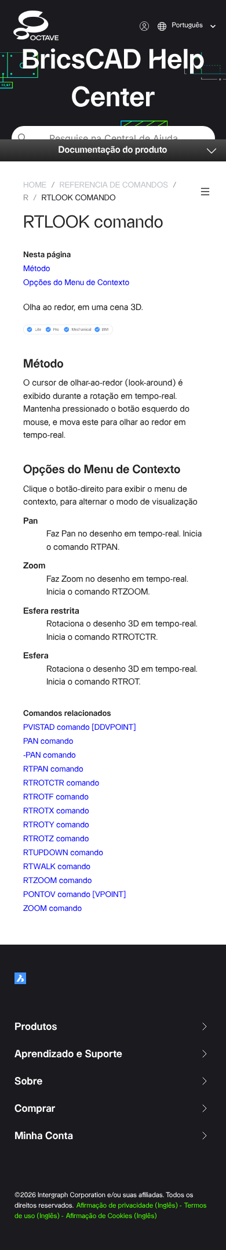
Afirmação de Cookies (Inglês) (111, 1216)
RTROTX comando (56, 811)
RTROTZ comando (56, 839)
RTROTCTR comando (61, 783)
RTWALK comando (56, 867)
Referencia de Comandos (114, 185)
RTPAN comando (53, 769)
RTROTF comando (56, 797)
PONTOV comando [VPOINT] (74, 895)
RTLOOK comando (78, 198)
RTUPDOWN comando (63, 853)
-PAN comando (49, 755)
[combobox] (173, 26)
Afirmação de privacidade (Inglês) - (129, 1206)
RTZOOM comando (57, 881)
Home (34, 185)
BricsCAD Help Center (113, 79)
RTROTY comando (56, 825)
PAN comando (48, 741)
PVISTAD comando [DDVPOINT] (79, 727)
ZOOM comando (52, 909)
